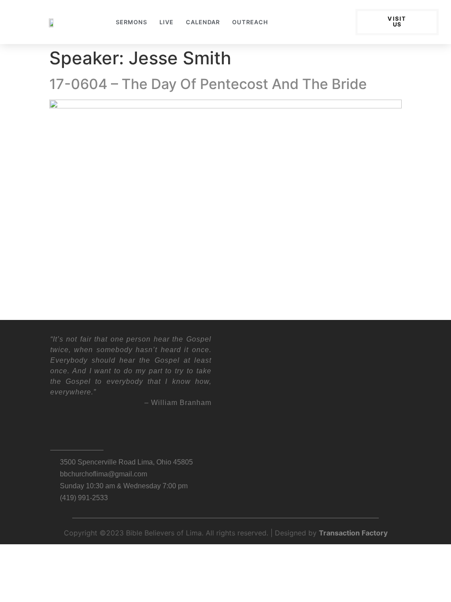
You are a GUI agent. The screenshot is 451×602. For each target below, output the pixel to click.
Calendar (203, 22)
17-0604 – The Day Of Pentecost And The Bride (208, 84)
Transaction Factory (353, 532)
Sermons (131, 22)
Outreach (250, 22)
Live (166, 22)
